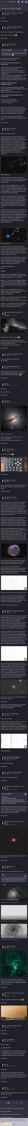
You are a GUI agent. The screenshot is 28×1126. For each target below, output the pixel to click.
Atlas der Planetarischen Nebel (11, 366)
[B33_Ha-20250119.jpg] (14, 325)
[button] (26, 1)
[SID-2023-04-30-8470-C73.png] (14, 741)
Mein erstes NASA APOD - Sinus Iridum (13, 13)
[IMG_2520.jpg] (14, 464)
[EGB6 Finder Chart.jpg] (14, 582)
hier (7, 706)
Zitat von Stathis (6, 794)
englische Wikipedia (18, 112)
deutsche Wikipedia (13, 110)
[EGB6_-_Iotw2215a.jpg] (14, 550)
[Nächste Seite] (22, 1103)
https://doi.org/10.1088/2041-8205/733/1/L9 (11, 300)
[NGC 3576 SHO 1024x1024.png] (14, 964)
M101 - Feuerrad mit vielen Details (12, 1025)
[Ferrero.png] (14, 687)
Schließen (14, 1124)
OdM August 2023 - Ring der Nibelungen (14, 611)
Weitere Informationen (6, 1124)
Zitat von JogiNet (6, 50)
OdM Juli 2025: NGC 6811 (10, 44)
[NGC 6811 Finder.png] (14, 235)
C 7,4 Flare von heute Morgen (11, 713)
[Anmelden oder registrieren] (22, 1)
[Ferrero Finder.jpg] (14, 653)
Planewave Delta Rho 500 (7, 340)
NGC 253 (6, 1064)
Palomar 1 (6, 383)
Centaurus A (7, 401)
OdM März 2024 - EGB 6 (10, 480)
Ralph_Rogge (6, 14)
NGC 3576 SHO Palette (9, 946)
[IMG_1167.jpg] (14, 1012)
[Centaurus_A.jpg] (14, 418)
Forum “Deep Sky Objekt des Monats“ (13, 27)
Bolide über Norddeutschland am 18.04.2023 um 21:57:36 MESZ (12, 757)
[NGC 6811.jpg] (14, 165)
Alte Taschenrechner (9, 449)
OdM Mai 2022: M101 (9, 866)
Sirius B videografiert (9, 1039)
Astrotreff (12, 571)
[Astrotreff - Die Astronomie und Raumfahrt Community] (8, 1)
